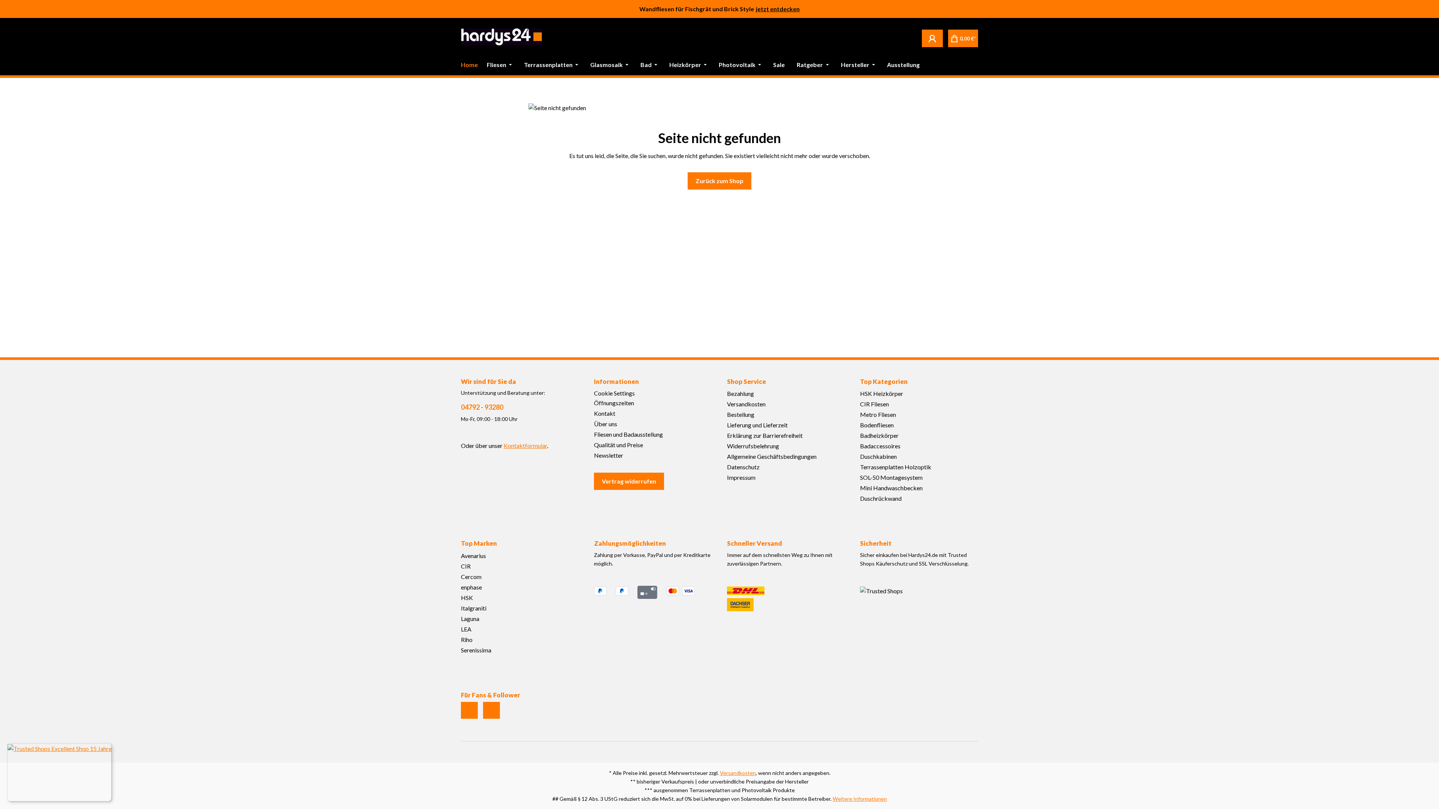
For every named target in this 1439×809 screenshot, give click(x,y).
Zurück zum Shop (719, 180)
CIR (466, 566)
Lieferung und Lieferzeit (757, 424)
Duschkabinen (878, 456)
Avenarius (473, 555)
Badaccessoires (880, 445)
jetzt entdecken (778, 8)
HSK (467, 597)
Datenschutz (743, 466)
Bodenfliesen (877, 424)
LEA (466, 629)
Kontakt (604, 413)
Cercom (471, 576)
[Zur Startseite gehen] (501, 36)
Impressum (741, 477)
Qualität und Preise (618, 444)
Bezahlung (740, 393)
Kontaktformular (525, 445)
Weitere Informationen (860, 799)
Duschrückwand (881, 498)
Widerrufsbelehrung (753, 445)
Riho (467, 639)
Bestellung (740, 414)
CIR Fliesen (874, 403)
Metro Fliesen (878, 414)
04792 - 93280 (482, 407)
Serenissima (476, 650)
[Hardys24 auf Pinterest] (491, 710)
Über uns (605, 423)
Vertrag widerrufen (629, 481)
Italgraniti (473, 608)
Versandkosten (746, 403)
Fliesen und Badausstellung (628, 434)
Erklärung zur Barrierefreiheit (765, 435)
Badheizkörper (879, 435)
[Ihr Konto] (932, 38)
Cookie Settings (614, 393)
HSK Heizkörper (881, 393)
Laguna (470, 618)
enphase (471, 587)
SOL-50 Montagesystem (891, 477)
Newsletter (608, 455)
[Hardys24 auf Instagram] (469, 710)
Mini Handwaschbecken (891, 487)
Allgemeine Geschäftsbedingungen (772, 456)
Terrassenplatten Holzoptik (895, 466)
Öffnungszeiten (614, 402)
